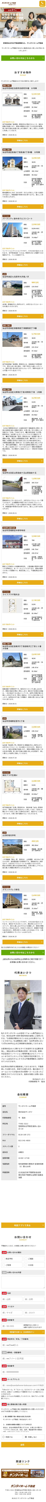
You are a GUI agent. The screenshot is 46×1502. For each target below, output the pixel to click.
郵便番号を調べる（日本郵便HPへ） (22, 1332)
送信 (22, 1444)
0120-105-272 (25, 1492)
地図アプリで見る (22, 1225)
